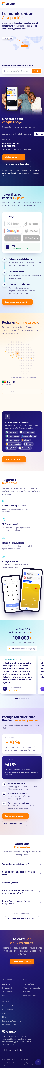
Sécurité (26, 992)
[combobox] (19, 71)
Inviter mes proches (14, 816)
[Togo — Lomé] (13, 355)
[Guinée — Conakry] (7, 354)
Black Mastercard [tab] (24, 134)
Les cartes (6, 984)
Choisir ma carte (12, 157)
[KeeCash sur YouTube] (15, 1050)
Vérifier (36, 71)
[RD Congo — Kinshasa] (21, 362)
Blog (4, 1017)
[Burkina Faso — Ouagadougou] (12, 352)
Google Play (9, 1009)
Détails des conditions (13, 824)
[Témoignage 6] (28, 698)
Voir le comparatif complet (17, 164)
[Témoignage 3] (22, 698)
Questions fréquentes (32, 988)
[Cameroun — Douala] (19, 356)
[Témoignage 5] (26, 698)
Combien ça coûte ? (11, 882)
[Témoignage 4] (24, 698)
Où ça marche (7, 988)
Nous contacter (29, 996)
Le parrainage (7, 992)
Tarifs (4, 996)
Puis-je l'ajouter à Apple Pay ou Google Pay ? (16, 902)
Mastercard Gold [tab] (8, 134)
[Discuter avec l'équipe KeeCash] (38, 1062)
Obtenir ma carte (12, 459)
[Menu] (40, 4)
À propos (5, 1013)
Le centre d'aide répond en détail (20, 918)
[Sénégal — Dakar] (5, 351)
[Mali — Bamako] (9, 352)
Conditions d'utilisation (11, 1021)
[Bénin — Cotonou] (17, 354)
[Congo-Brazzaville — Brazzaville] (21, 359)
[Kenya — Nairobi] (31, 359)
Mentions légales (9, 1025)
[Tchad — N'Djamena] (21, 353)
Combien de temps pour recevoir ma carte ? (18, 873)
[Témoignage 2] (19, 698)
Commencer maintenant (16, 302)
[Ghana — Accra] (12, 358)
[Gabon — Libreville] (18, 359)
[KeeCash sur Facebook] (4, 1050)
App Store (9, 1005)
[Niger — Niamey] (15, 351)
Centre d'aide (28, 984)
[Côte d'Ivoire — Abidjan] (10, 355)
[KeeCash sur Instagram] (10, 1050)
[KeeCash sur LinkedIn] (21, 1050)
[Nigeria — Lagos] (16, 356)
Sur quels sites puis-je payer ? (15, 864)
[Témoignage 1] (16, 698)
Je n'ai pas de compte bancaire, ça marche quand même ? (17, 892)
